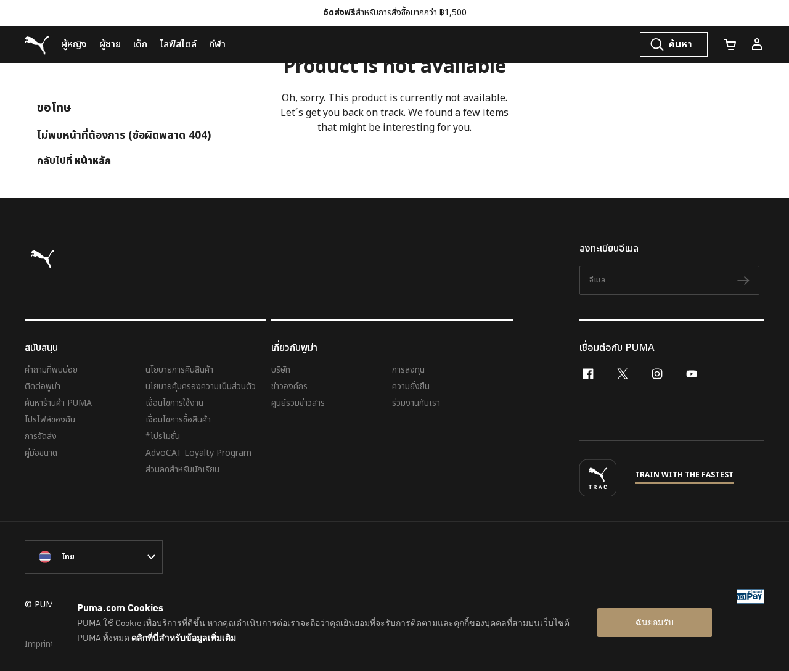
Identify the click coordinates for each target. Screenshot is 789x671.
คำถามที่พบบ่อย (51, 369)
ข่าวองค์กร (289, 386)
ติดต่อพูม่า (42, 386)
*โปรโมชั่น (162, 436)
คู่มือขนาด (41, 453)
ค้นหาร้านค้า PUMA (58, 403)
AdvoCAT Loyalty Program (198, 453)
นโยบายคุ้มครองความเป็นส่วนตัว (200, 386)
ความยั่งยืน (411, 386)
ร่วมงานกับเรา (416, 403)
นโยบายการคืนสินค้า (179, 369)
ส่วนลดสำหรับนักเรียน (182, 469)
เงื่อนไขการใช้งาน (174, 403)
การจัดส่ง (41, 436)
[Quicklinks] (757, 44)
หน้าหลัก (93, 161)
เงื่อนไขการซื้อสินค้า (178, 419)
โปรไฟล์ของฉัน (50, 419)
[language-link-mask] (93, 557)
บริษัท (280, 369)
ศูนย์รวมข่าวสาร (298, 403)
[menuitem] (74, 44)
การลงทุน (408, 369)
